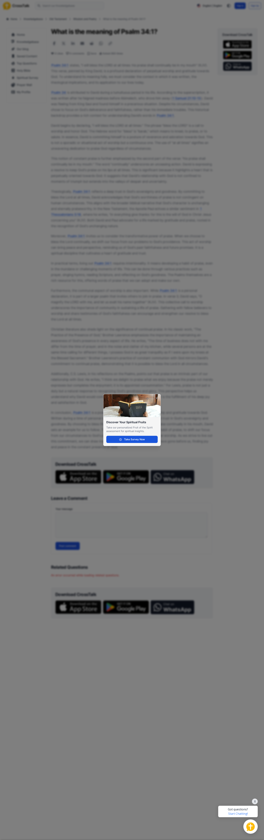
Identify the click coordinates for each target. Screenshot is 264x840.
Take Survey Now (134, 439)
